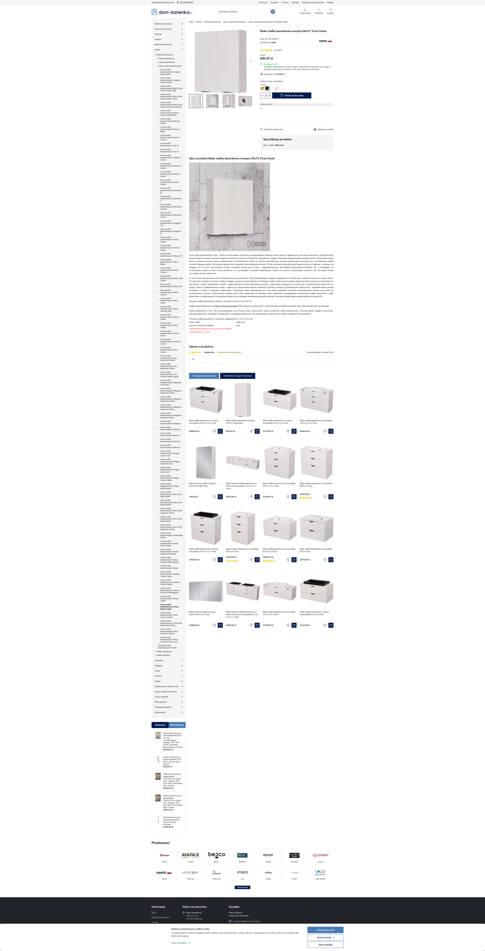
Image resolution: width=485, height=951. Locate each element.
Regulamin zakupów (161, 917)
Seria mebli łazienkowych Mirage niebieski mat (169, 461)
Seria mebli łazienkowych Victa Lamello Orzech (169, 631)
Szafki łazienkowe (166, 58)
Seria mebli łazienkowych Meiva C (170, 434)
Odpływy (159, 665)
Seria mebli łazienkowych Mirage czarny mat (169, 453)
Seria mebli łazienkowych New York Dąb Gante (171, 494)
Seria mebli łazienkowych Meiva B (170, 428)
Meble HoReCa (163, 655)
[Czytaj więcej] (242, 887)
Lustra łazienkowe (166, 62)
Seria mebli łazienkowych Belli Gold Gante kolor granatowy (171, 104)
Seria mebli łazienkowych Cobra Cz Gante (170, 165)
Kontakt (295, 2)
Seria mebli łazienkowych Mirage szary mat (169, 469)
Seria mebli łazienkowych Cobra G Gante (170, 174)
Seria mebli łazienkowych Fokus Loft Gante (171, 278)
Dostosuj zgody (324, 937)
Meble (199, 21)
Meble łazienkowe (212, 21)
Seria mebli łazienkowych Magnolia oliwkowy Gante (170, 399)
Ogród (157, 681)
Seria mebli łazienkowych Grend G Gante (170, 341)
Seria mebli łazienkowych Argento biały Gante (170, 71)
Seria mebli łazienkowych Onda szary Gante (169, 543)
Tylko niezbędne (325, 945)
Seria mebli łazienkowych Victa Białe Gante (268, 21)
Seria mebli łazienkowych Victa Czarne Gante (169, 615)
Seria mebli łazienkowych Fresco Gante (169, 317)
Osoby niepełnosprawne (166, 691)
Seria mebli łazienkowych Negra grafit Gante (169, 486)
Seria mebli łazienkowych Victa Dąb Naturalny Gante (171, 623)
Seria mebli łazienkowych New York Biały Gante (171, 502)
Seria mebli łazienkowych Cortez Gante (169, 182)
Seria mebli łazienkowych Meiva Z (170, 446)
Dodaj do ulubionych (273, 129)
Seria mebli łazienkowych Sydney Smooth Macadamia (170, 590)
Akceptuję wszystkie (326, 930)
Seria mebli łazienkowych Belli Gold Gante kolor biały (171, 88)
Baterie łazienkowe (163, 44)
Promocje (263, 2)
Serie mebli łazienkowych (234, 21)
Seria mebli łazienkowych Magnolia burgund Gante (170, 415)
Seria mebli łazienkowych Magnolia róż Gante (170, 382)
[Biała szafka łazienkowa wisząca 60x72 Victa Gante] (220, 61)
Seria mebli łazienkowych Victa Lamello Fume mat (169, 639)
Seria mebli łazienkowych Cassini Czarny (170, 137)
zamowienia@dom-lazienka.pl (246, 921)
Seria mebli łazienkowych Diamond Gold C (170, 215)
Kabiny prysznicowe (163, 23)
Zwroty (155, 922)
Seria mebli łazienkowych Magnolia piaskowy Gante (170, 390)
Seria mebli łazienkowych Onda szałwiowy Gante (169, 551)
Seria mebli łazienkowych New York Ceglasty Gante (171, 510)
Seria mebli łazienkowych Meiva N (170, 440)
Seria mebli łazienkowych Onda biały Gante (171, 535)
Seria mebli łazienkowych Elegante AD (170, 223)
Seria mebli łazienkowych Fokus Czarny (169, 270)
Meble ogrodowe (164, 651)
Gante (273, 42)
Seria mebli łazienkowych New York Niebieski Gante (171, 527)
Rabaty (330, 2)
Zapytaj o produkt (325, 129)
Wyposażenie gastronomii (166, 686)
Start (191, 21)
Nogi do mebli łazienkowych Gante (167, 646)
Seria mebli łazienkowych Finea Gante (169, 239)
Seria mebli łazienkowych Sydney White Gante (170, 582)
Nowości (274, 2)
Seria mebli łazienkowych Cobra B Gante (170, 157)
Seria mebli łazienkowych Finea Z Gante (170, 247)
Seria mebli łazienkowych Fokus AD (171, 254)
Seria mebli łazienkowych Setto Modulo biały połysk (169, 559)
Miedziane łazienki (163, 707)
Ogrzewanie (160, 712)
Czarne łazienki (161, 696)
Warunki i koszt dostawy (313, 2)
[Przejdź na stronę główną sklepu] (172, 11)
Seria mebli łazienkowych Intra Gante (168, 349)
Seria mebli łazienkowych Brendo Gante (170, 121)
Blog (154, 912)
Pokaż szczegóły (179, 943)
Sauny (157, 670)
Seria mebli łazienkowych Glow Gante (169, 325)
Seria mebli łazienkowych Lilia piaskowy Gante (168, 366)
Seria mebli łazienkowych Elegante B (170, 231)
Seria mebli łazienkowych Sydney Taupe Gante (170, 574)
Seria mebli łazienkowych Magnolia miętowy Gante (170, 407)
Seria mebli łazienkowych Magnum (170, 422)
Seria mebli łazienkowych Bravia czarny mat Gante (169, 112)
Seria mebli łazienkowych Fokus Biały (169, 261)
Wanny (158, 39)
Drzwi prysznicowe (163, 29)
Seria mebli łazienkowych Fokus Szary (169, 300)
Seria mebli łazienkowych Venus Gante (169, 598)
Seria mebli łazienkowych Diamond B (170, 190)
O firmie (285, 2)
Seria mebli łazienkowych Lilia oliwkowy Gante (168, 358)
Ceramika (159, 660)
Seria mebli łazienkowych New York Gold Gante (171, 519)
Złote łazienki (161, 702)
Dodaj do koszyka (294, 95)
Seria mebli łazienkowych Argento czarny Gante (170, 80)
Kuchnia (158, 676)
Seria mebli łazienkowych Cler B (169, 144)
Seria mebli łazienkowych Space (169, 566)
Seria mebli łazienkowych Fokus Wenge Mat (169, 308)
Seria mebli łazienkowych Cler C (169, 150)
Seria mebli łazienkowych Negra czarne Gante (169, 478)
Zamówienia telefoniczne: (172, 2)
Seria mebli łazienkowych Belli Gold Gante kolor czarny (171, 96)
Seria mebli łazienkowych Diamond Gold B (170, 206)
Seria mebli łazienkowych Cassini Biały (170, 129)
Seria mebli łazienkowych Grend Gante (169, 333)
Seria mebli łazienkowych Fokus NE (171, 285)
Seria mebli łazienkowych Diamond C (170, 198)
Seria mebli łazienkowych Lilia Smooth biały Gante (169, 374)
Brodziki (158, 34)
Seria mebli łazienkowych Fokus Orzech (169, 292)
